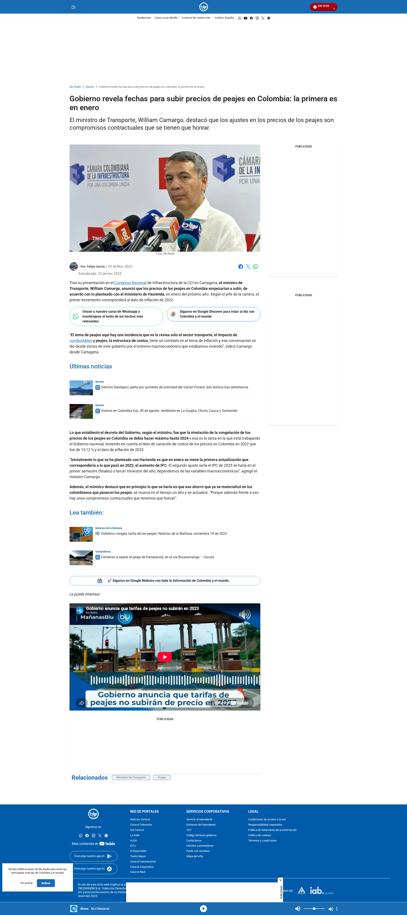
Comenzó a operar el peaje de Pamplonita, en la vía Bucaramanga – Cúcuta (157, 557)
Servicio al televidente (199, 819)
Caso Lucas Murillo (166, 17)
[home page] (203, 7)
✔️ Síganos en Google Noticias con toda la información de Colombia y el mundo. (168, 581)
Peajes (162, 777)
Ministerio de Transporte (131, 777)
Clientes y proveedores (199, 846)
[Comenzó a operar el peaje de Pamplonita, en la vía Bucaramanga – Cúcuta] (81, 557)
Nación (90, 87)
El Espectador (138, 851)
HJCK (133, 840)
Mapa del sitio (194, 856)
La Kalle (135, 835)
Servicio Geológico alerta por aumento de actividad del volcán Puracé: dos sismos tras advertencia (174, 387)
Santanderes (103, 551)
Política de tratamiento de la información (272, 830)
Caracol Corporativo (141, 867)
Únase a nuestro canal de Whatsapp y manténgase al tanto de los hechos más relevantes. (112, 316)
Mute (297, 908)
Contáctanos (194, 840)
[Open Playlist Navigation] (336, 909)
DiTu (133, 846)
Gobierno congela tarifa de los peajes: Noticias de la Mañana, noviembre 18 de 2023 (164, 534)
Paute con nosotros (198, 851)
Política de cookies (259, 835)
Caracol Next (137, 872)
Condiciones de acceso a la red (267, 819)
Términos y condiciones (262, 840)
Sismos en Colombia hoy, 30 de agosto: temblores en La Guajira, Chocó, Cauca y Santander (169, 411)
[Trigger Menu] (73, 7)
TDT (189, 830)
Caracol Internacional (143, 861)
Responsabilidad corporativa (265, 825)
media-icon (203, 909)
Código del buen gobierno (201, 835)
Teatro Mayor (138, 856)
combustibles (81, 340)
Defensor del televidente (201, 825)
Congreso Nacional (130, 282)
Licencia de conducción (196, 17)
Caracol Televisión (141, 825)
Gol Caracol (137, 830)
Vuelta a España (224, 17)
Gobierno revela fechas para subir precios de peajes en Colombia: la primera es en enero (151, 87)
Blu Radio (75, 87)
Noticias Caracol (140, 819)
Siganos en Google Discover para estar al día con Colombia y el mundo (217, 314)
